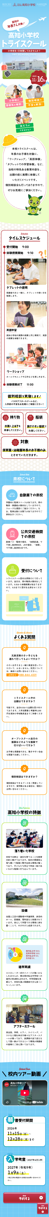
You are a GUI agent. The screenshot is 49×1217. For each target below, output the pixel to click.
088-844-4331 (28, 675)
